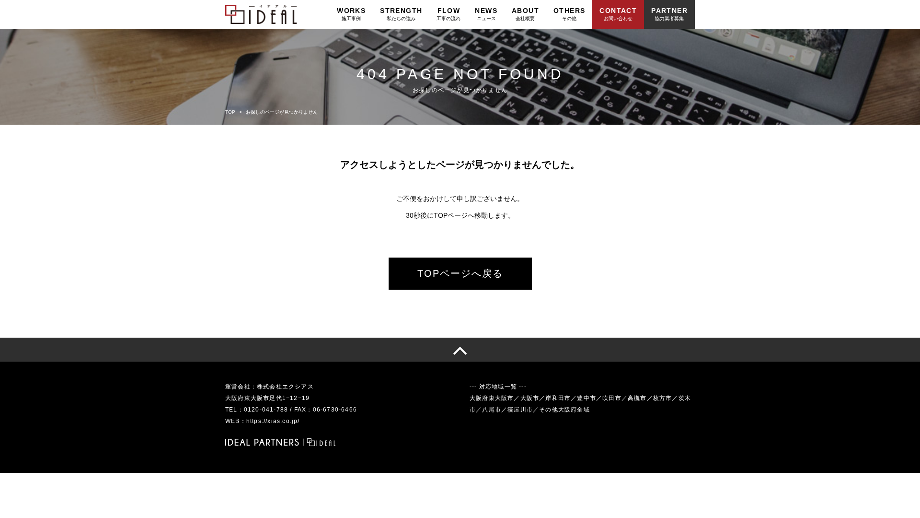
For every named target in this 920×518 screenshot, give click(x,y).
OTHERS (569, 14)
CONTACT (618, 14)
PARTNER (669, 14)
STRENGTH (401, 14)
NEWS (486, 14)
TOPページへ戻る (460, 273)
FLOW (448, 14)
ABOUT (525, 14)
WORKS (351, 14)
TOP (230, 112)
